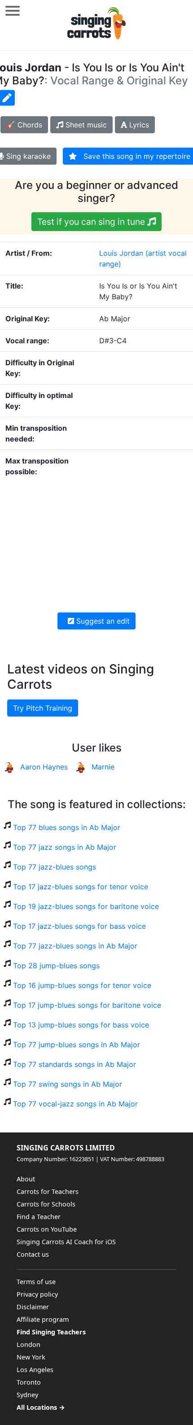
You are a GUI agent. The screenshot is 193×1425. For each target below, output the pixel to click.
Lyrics (138, 124)
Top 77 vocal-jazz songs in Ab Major (75, 1103)
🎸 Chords (24, 124)
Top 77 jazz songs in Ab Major (64, 847)
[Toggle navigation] (12, 10)
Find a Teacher (39, 1216)
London (28, 1344)
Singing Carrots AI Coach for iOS (66, 1241)
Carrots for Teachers (48, 1191)
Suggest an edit (102, 620)
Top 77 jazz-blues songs (54, 866)
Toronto (29, 1382)
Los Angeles (35, 1369)
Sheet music (85, 124)
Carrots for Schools (46, 1204)
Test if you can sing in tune (92, 221)
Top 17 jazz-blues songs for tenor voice (80, 886)
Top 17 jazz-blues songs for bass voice (79, 926)
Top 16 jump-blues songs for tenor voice (82, 985)
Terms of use (36, 1281)
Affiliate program (43, 1319)
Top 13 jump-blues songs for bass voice (81, 1024)
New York (31, 1357)
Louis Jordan (121, 253)
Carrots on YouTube (47, 1229)
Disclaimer (33, 1307)
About (26, 1179)
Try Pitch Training (42, 708)
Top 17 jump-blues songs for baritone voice (87, 1005)
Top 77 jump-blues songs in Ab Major (76, 1044)
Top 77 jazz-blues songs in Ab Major (75, 945)
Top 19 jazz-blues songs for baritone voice (86, 906)
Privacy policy (37, 1294)
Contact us (33, 1254)
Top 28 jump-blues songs (56, 965)
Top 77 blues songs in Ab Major (66, 827)
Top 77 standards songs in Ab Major (74, 1064)
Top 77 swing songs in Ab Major (67, 1084)
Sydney (27, 1394)
